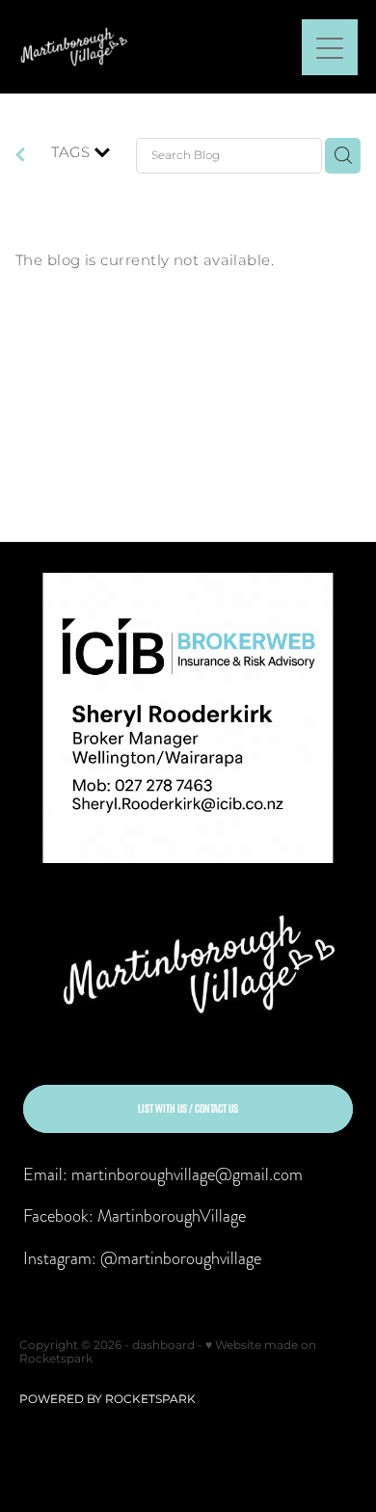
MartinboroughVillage (171, 1215)
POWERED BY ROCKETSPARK (107, 1399)
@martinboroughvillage (180, 1258)
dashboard (163, 1345)
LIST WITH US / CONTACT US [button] (188, 1108)
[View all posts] (20, 158)
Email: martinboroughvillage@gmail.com (163, 1174)
